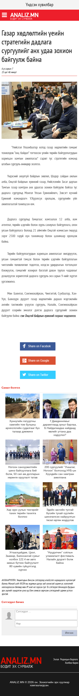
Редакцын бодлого (69, 659)
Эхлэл (56, 659)
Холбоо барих (71, 662)
